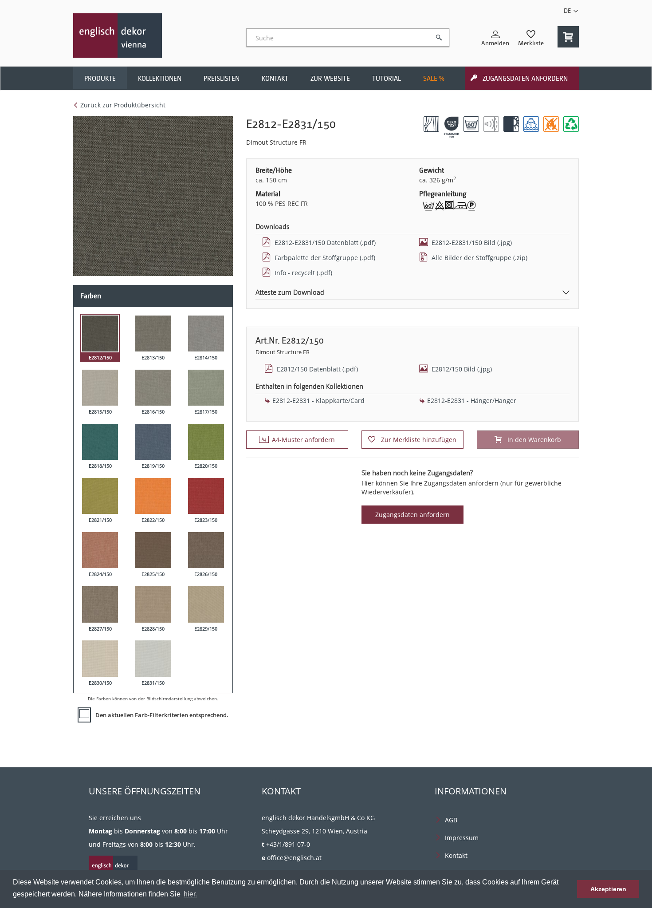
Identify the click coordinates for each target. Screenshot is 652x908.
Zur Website (330, 79)
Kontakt (275, 79)
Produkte (100, 79)
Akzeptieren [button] (608, 888)
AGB (451, 820)
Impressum (462, 837)
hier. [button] (190, 894)
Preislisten (222, 79)
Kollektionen (159, 79)
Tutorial (386, 79)
